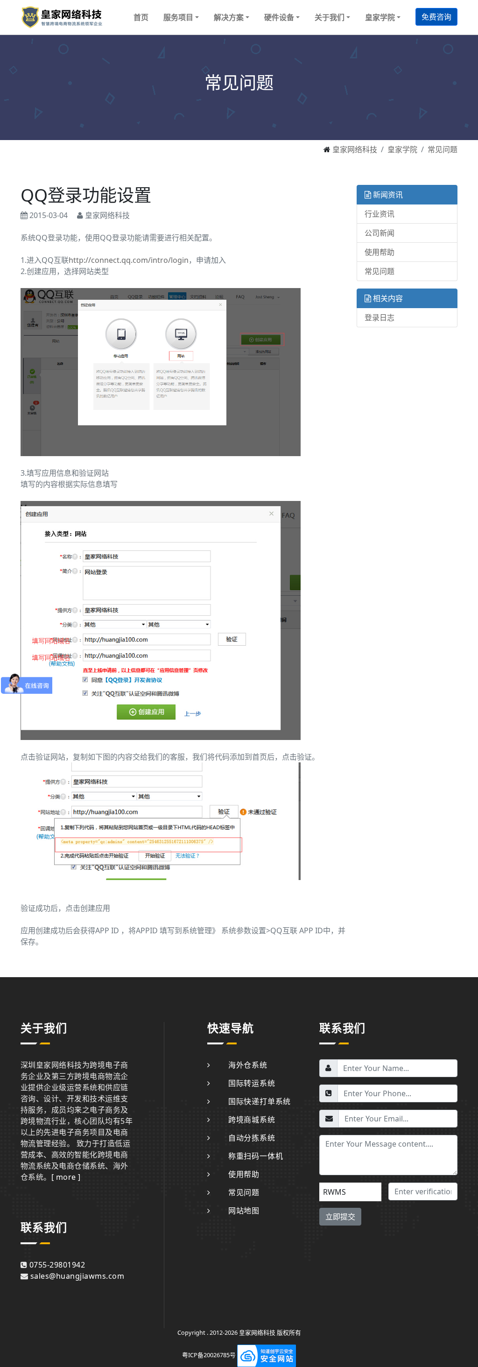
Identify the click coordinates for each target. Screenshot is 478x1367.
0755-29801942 (57, 1265)
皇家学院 (402, 149)
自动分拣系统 (251, 1138)
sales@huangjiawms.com (77, 1276)
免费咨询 (436, 17)
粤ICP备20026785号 (209, 1355)
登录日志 (379, 317)
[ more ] (66, 1177)
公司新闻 (379, 233)
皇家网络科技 (354, 149)
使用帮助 (379, 252)
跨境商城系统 (251, 1119)
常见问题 (442, 149)
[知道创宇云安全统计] (266, 1355)
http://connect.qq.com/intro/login (129, 260)
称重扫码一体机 (255, 1156)
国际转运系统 (251, 1083)
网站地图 (244, 1210)
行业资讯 (379, 214)
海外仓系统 (247, 1065)
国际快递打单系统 (259, 1101)
